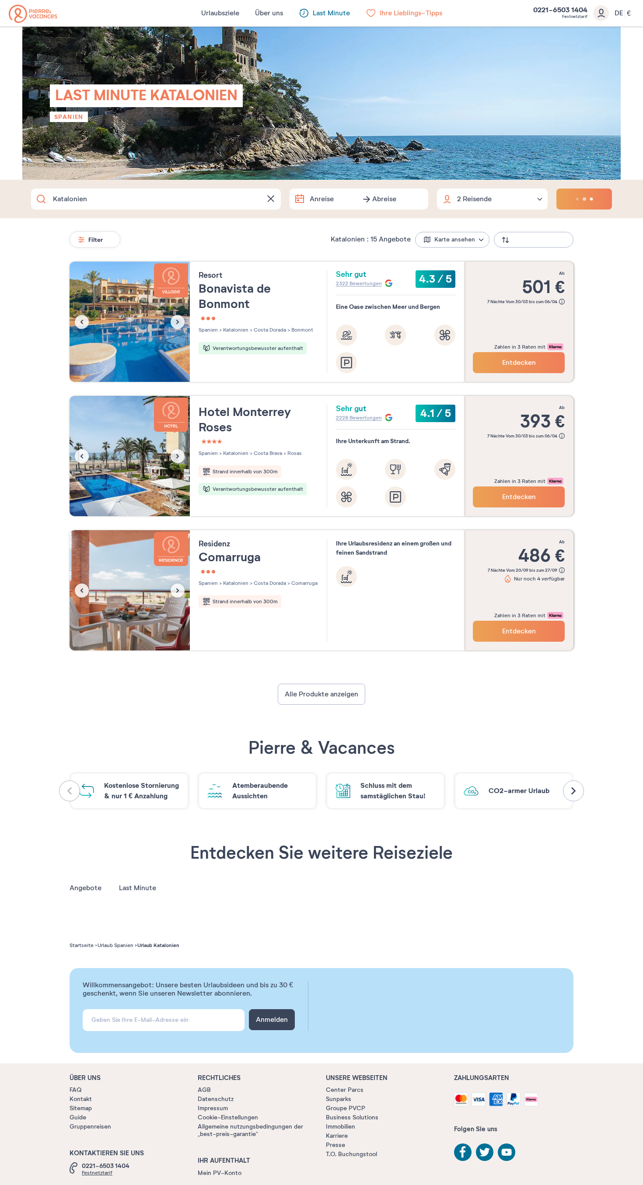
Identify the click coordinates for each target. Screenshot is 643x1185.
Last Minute (137, 888)
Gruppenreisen (90, 1126)
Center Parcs (344, 1090)
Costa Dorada (269, 330)
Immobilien (340, 1126)
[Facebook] (463, 1152)
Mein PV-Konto (219, 1173)
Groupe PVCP (345, 1108)
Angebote (85, 888)
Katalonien (235, 330)
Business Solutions (352, 1117)
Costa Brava (267, 453)
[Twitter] (484, 1152)
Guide (78, 1117)
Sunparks (338, 1099)
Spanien (69, 117)
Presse (335, 1145)
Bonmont (301, 330)
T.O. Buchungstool (351, 1154)
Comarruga (304, 583)
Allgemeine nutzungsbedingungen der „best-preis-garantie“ (250, 1130)
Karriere (337, 1136)
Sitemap (81, 1108)
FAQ (75, 1090)
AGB (204, 1090)
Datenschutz (216, 1099)
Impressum (213, 1108)
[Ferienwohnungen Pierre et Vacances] (33, 14)
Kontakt (81, 1099)
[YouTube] (506, 1152)
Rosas (294, 453)
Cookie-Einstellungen (228, 1117)
